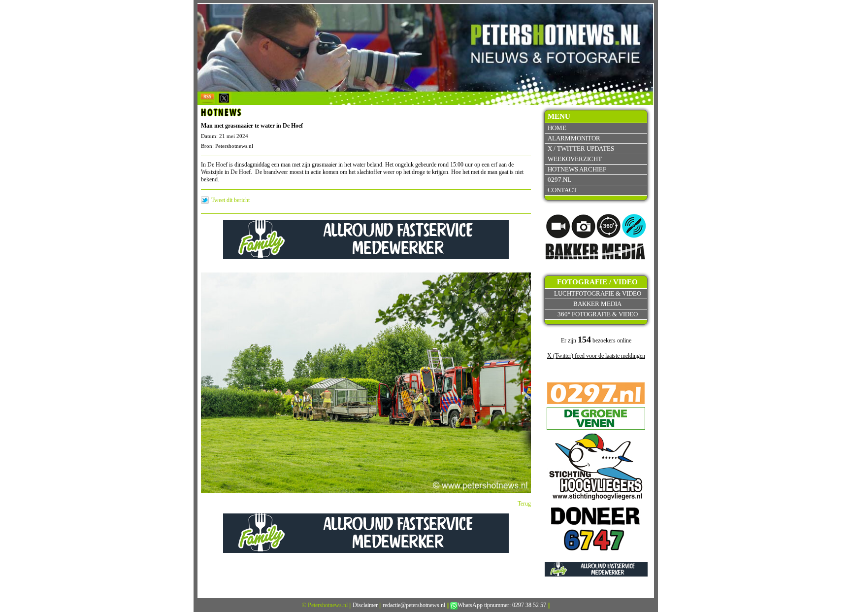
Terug (524, 503)
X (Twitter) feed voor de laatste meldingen (596, 355)
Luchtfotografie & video (597, 293)
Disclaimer (365, 605)
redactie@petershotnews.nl (414, 605)
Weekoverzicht (575, 159)
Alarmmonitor (574, 138)
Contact (562, 190)
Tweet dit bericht (230, 200)
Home (557, 128)
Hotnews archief (577, 169)
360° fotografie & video (597, 314)
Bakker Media (597, 303)
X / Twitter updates (581, 148)
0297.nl (559, 179)
